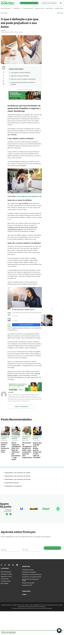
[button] (27, 310)
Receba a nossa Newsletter (26, 324)
